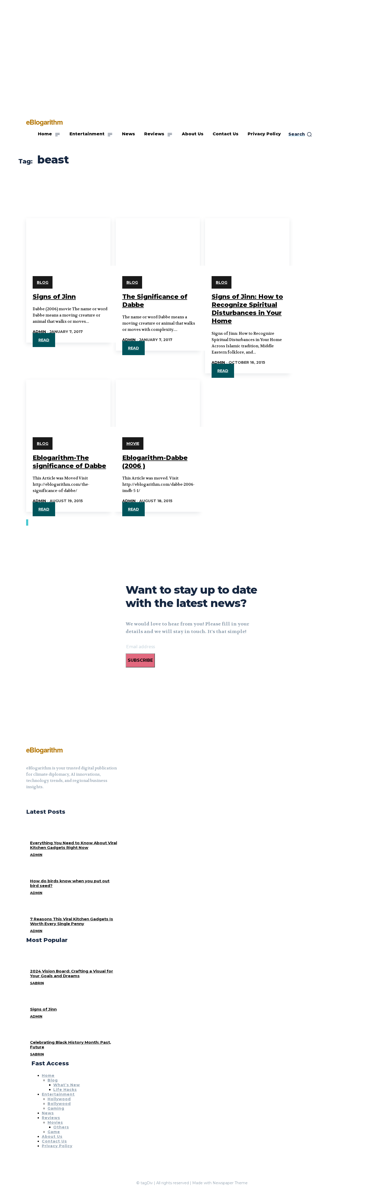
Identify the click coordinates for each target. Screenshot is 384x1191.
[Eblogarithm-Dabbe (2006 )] (158, 401)
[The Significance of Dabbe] (158, 239)
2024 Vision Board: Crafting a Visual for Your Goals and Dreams (71, 973)
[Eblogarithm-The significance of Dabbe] (68, 401)
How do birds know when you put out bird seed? (69, 883)
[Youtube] (47, 800)
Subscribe (140, 660)
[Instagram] (38, 800)
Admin (39, 331)
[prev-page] (26, 522)
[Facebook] (28, 800)
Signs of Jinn (54, 296)
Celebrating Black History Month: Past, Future (70, 1044)
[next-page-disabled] (27, 522)
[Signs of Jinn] (68, 239)
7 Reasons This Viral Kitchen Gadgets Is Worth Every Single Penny (71, 921)
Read (43, 340)
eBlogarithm (44, 750)
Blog (42, 282)
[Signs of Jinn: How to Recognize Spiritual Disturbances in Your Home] (247, 239)
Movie (132, 443)
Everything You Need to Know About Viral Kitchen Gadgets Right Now (73, 845)
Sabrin (37, 983)
